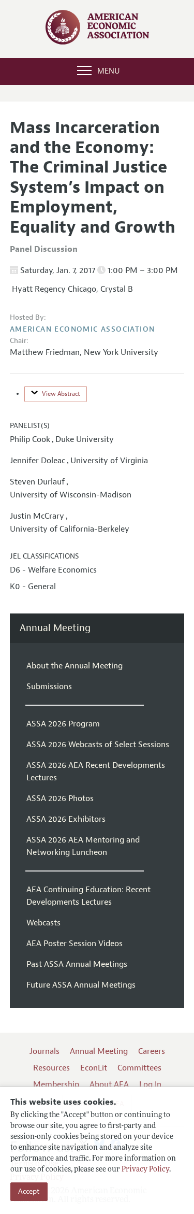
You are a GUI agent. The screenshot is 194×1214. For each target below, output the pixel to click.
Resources (51, 1068)
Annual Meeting (55, 628)
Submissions (49, 686)
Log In (150, 1084)
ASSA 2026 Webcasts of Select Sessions (97, 744)
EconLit (93, 1068)
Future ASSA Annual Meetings (81, 985)
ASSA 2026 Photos (60, 798)
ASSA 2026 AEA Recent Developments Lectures (95, 771)
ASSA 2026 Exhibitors (66, 819)
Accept (29, 1191)
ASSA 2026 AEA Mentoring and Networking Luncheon (83, 846)
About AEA (109, 1084)
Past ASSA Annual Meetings (76, 964)
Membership (56, 1084)
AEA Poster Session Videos (74, 943)
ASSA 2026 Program (63, 724)
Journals (44, 1051)
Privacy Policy (145, 1170)
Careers (151, 1051)
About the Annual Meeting (74, 666)
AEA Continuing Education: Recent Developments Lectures (88, 895)
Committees (139, 1068)
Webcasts (43, 923)
